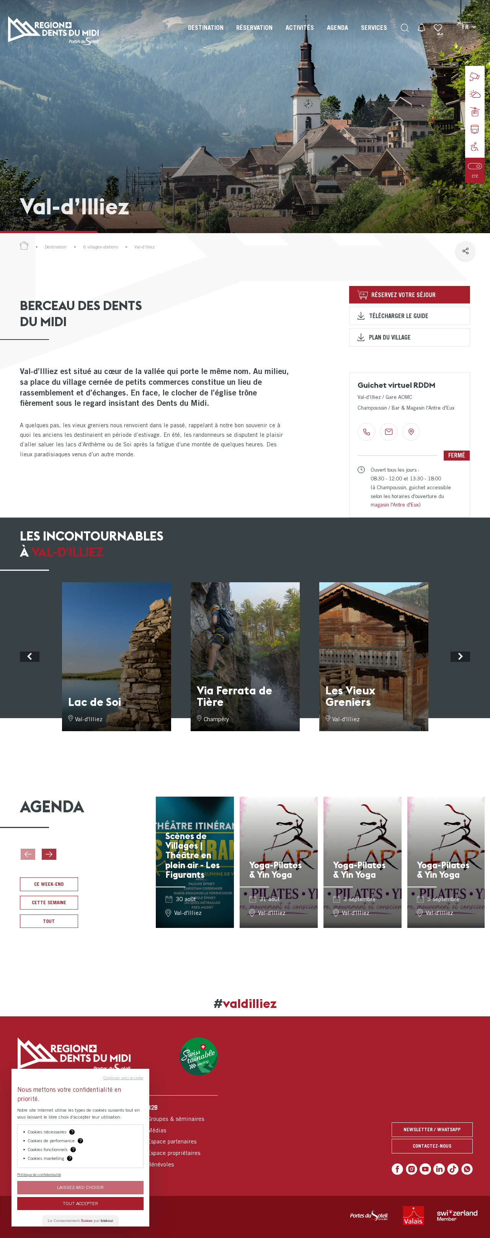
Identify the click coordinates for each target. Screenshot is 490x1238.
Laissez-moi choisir (80, 1187)
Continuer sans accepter (123, 1077)
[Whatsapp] (467, 1169)
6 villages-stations (100, 247)
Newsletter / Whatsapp (432, 1129)
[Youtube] (425, 1169)
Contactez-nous (432, 1146)
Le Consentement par (80, 1220)
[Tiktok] (453, 1169)
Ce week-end (49, 884)
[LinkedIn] (439, 1169)
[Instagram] (411, 1169)
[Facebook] (397, 1169)
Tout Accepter (80, 1203)
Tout (49, 921)
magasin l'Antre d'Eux (395, 504)
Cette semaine (49, 902)
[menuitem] (205, 34)
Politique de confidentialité (39, 1174)
